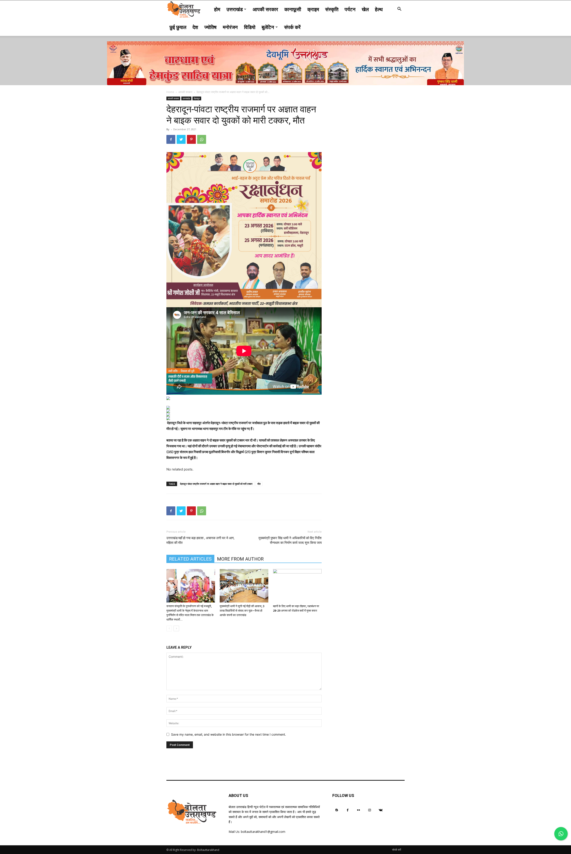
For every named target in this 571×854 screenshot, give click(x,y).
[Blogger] (336, 810)
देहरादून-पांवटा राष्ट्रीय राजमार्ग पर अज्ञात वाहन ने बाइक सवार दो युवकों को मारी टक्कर (216, 483)
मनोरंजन (230, 27)
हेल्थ (379, 9)
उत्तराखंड (234, 9)
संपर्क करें (292, 27)
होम (217, 9)
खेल (365, 9)
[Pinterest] (191, 139)
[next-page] (176, 628)
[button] (399, 9)
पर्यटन (350, 9)
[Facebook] (170, 139)
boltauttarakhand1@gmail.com (263, 831)
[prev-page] (169, 628)
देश (195, 27)
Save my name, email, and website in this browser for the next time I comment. (228, 734)
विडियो (249, 27)
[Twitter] (181, 139)
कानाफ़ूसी (292, 9)
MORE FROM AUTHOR (240, 559)
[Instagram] (369, 810)
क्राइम (313, 9)
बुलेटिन (268, 27)
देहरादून (197, 98)
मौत (259, 483)
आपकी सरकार (265, 9)
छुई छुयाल (178, 27)
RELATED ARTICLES (190, 559)
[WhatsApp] (201, 139)
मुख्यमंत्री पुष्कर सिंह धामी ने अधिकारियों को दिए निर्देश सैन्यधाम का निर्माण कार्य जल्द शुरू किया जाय (290, 540)
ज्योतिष (210, 27)
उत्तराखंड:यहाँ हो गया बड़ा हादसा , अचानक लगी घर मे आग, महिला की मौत (200, 540)
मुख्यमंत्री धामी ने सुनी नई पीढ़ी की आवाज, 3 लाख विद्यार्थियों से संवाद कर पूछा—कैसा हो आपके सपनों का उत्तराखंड (242, 610)
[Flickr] (358, 810)
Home (170, 92)
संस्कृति (331, 9)
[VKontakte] (380, 810)
